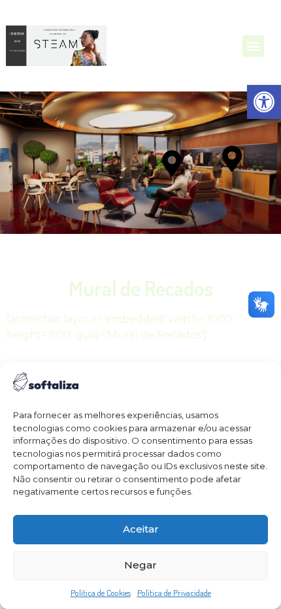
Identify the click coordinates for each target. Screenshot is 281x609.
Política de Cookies (101, 592)
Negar (140, 565)
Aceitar (141, 529)
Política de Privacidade (174, 592)
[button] (264, 102)
